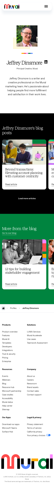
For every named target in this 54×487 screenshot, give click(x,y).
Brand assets (32, 387)
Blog (4, 383)
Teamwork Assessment (37, 343)
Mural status (7, 402)
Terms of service (34, 428)
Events (5, 376)
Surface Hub (7, 431)
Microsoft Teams (9, 428)
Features (6, 335)
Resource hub (8, 387)
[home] (11, 6)
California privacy (34, 431)
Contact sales (33, 391)
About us (31, 376)
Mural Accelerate (34, 335)
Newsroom (32, 383)
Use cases (31, 339)
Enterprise (6, 361)
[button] (46, 6)
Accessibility (7, 398)
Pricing (5, 357)
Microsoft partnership (11, 391)
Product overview (10, 331)
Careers (30, 380)
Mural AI (5, 339)
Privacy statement (35, 424)
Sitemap (5, 409)
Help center (7, 405)
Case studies (7, 394)
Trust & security (8, 354)
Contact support (34, 394)
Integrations (7, 350)
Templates (6, 343)
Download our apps (10, 424)
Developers (7, 346)
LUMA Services (33, 331)
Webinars (6, 380)
